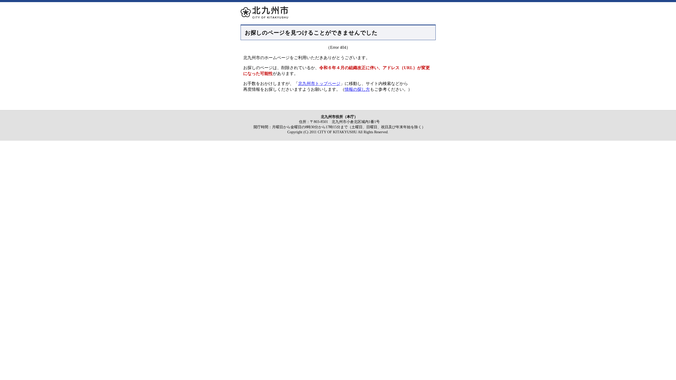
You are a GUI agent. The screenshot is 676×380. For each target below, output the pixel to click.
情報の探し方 (357, 89)
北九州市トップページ (319, 83)
